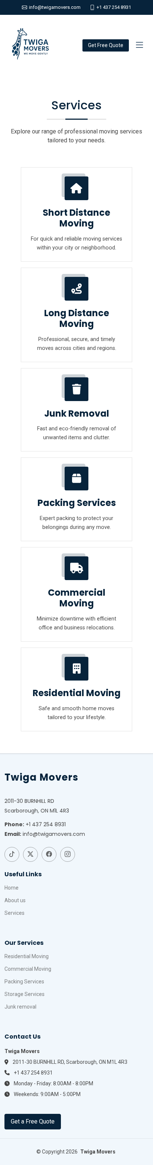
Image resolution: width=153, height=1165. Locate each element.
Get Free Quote (105, 45)
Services (14, 913)
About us (15, 900)
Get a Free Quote (33, 1121)
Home (11, 887)
